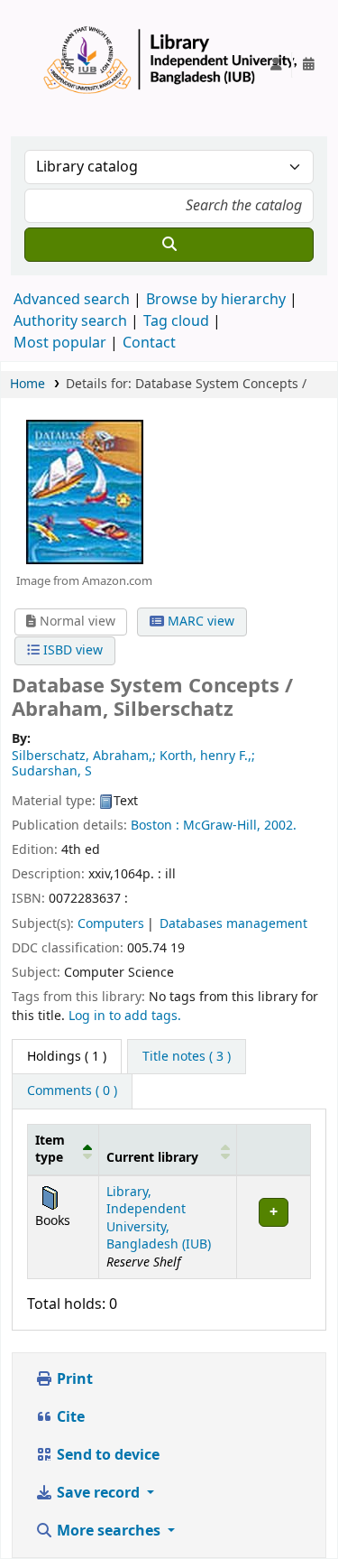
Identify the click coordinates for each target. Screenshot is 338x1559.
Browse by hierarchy (216, 300)
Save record (98, 1493)
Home (27, 384)
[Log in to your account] (275, 65)
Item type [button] (50, 1149)
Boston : (155, 825)
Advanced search (72, 300)
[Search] (169, 244)
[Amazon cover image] (84, 491)
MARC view (199, 621)
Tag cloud (176, 321)
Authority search (70, 321)
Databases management (233, 923)
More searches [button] (108, 1531)
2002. (280, 825)
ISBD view (71, 650)
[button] (74, 65)
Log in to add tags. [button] (125, 1016)
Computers (111, 923)
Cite (69, 1417)
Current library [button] (152, 1157)
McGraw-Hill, (221, 825)
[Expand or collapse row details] (273, 1226)
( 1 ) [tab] (66, 1056)
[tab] (186, 1057)
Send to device (106, 1455)
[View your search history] (308, 65)
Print (73, 1379)
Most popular (60, 343)
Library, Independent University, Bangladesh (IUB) (158, 1218)
